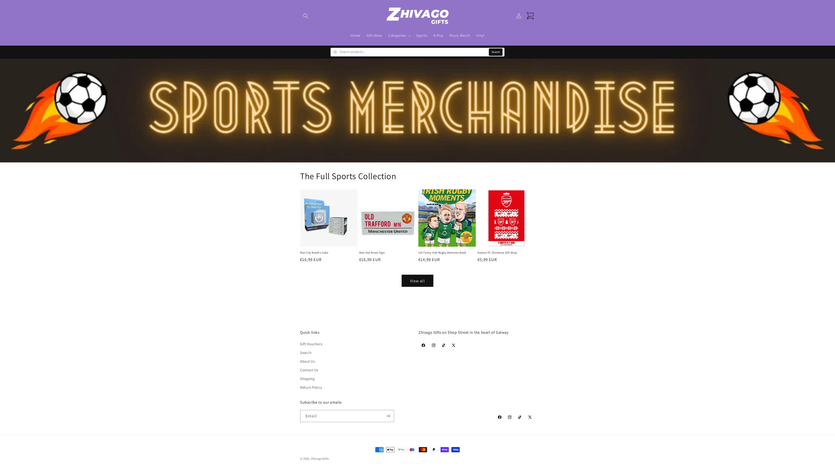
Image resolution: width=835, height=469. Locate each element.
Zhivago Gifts (320, 459)
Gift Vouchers (311, 344)
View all (417, 280)
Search (495, 52)
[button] (306, 16)
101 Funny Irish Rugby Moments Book (442, 252)
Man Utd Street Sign (372, 252)
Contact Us (309, 370)
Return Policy (311, 387)
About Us (307, 361)
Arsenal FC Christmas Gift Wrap (497, 252)
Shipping (307, 378)
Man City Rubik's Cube (314, 252)
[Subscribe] (388, 416)
